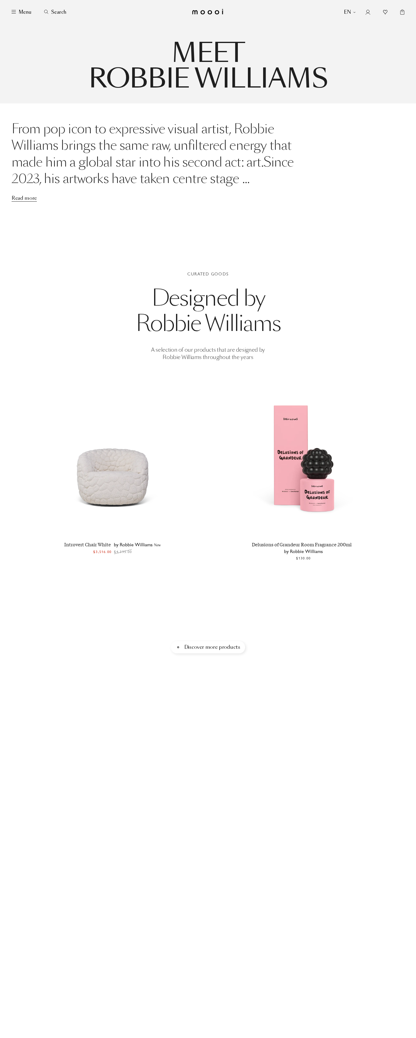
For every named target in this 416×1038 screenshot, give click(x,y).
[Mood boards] (385, 12)
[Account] (367, 12)
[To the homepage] (208, 12)
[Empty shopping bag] (400, 12)
